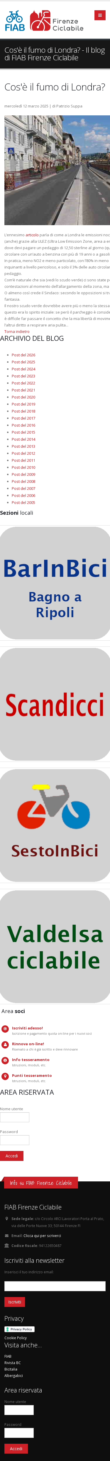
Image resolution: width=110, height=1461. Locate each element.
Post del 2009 (23, 474)
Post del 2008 (23, 481)
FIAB (7, 1356)
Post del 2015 (23, 432)
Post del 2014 (23, 439)
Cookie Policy (15, 1337)
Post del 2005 (23, 502)
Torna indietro (17, 331)
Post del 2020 (23, 397)
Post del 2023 (23, 376)
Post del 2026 (23, 354)
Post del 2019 (23, 404)
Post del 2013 (23, 446)
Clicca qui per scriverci (42, 1235)
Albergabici (13, 1375)
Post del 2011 (23, 460)
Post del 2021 (23, 390)
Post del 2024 (23, 369)
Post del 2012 (23, 453)
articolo (32, 234)
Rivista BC (12, 1362)
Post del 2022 (23, 383)
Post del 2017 (23, 418)
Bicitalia (10, 1369)
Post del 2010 (23, 467)
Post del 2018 (23, 411)
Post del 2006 (23, 495)
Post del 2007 (23, 488)
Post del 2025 (23, 362)
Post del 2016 (23, 425)
